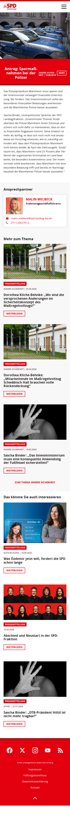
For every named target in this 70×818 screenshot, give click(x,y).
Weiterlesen (14, 313)
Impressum (35, 769)
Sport (7, 706)
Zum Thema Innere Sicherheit (35, 482)
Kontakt (35, 787)
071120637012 (20, 222)
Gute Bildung (11, 552)
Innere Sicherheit (14, 288)
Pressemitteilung (15, 283)
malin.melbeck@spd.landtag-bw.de (31, 218)
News (62, 72)
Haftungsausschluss (35, 775)
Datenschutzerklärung (35, 781)
